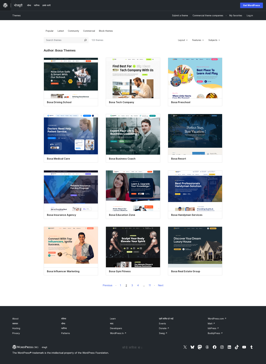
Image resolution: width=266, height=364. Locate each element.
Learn (113, 318)
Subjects (212, 40)
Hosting (16, 328)
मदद (111, 323)
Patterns (65, 333)
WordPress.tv (118, 333)
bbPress (213, 328)
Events (162, 323)
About (15, 318)
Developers (116, 328)
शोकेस (63, 318)
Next (160, 285)
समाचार (15, 323)
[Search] (85, 40)
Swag (163, 333)
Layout (181, 40)
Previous (107, 285)
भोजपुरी (44, 347)
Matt (211, 323)
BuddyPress (215, 333)
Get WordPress (251, 5)
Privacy (16, 333)
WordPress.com (217, 318)
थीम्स (63, 323)
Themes (16, 15)
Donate (164, 328)
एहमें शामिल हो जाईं (166, 318)
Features (196, 40)
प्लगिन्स (64, 328)
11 (150, 285)
